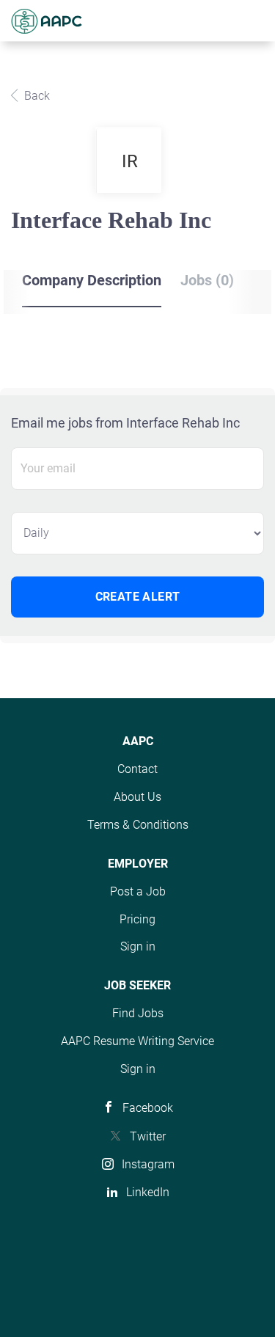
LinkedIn (147, 1192)
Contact (137, 769)
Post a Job (138, 891)
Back (35, 96)
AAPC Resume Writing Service (137, 1041)
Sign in (137, 946)
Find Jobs (138, 1013)
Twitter (148, 1136)
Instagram (148, 1164)
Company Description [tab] (91, 280)
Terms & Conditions (137, 825)
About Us (137, 797)
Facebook (147, 1108)
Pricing (137, 919)
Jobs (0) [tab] (207, 280)
